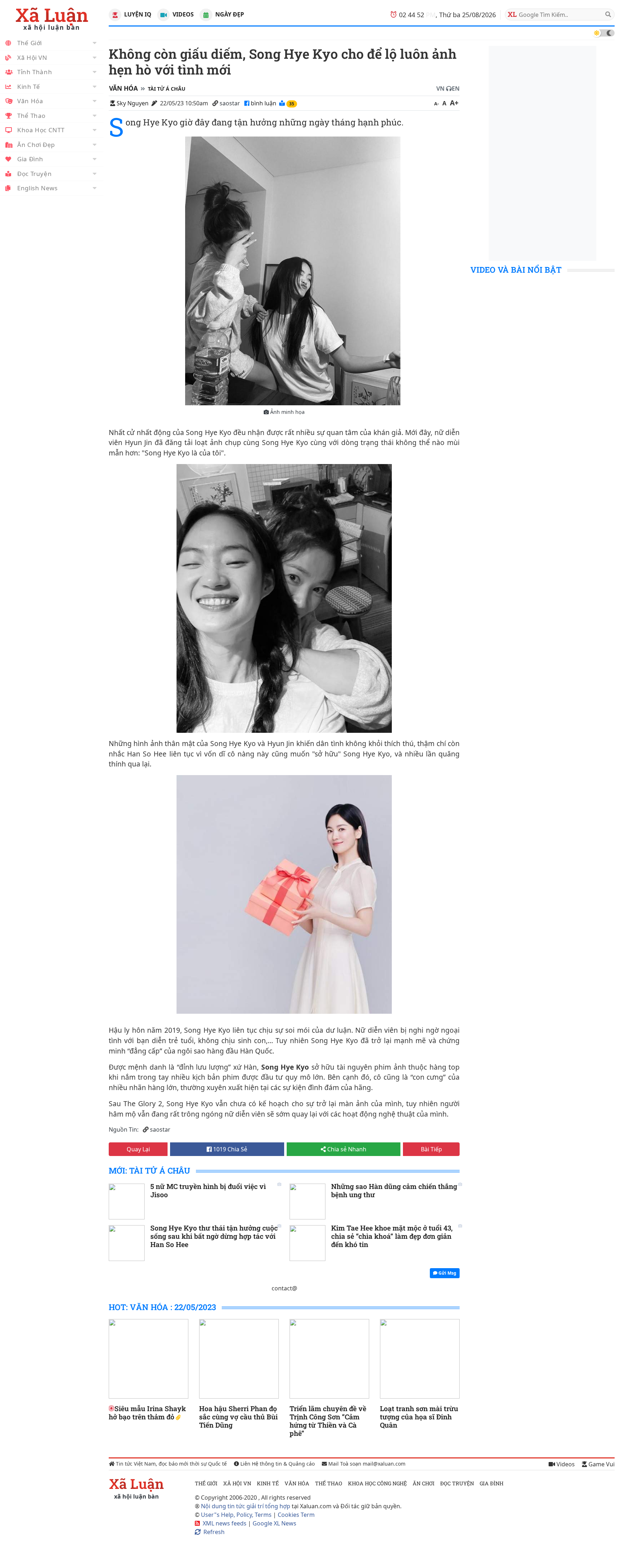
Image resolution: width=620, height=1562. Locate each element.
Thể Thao (31, 115)
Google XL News (274, 1523)
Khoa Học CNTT (40, 130)
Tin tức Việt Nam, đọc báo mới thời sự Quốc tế (170, 1463)
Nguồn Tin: (123, 1129)
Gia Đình (30, 159)
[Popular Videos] (163, 15)
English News (37, 188)
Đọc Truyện (34, 173)
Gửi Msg (446, 1273)
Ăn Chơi (424, 1483)
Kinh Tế (28, 86)
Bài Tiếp (431, 1149)
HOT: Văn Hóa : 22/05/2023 (162, 1307)
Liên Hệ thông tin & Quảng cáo (277, 1463)
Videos (182, 14)
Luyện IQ (137, 14)
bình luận (264, 103)
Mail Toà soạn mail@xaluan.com (366, 1463)
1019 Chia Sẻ (229, 1149)
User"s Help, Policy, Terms (237, 1515)
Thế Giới (29, 43)
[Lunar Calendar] (205, 15)
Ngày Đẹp (229, 14)
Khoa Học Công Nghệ (377, 1483)
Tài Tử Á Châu (166, 88)
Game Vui (601, 1464)
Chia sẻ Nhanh (346, 1149)
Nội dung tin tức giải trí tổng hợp (245, 1506)
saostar (230, 103)
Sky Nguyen (133, 103)
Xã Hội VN (32, 57)
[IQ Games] (115, 15)
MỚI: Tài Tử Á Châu (149, 1170)
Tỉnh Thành (34, 72)
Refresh (214, 1532)
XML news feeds (224, 1523)
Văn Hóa (30, 101)
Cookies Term (296, 1515)
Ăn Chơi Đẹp (36, 144)
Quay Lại (138, 1149)
